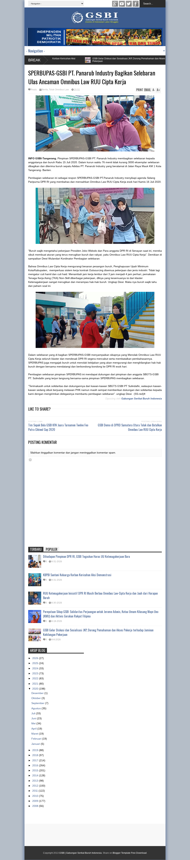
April (34, 728)
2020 (35, 688)
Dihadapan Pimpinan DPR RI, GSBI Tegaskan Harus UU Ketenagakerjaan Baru (86, 556)
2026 (35, 658)
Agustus (36, 708)
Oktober (36, 698)
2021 (35, 683)
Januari (36, 743)
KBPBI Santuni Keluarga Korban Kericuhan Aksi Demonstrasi (77, 575)
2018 (35, 755)
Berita (45, 89)
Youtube (122, 4)
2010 (35, 795)
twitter (129, 4)
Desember (37, 693)
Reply (34, 89)
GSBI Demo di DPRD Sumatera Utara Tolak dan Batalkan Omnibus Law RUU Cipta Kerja (130, 427)
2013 (35, 780)
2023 (35, 673)
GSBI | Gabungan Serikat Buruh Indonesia (80, 853)
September (38, 703)
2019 (35, 750)
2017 (35, 760)
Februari (36, 738)
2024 (35, 668)
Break (34, 60)
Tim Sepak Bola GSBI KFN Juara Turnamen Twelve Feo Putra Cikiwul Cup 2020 (58, 427)
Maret (35, 733)
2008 (35, 805)
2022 (35, 678)
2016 (35, 765)
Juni (34, 718)
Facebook (136, 4)
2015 (35, 770)
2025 (35, 663)
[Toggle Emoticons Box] (30, 460)
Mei (33, 723)
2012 (35, 785)
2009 (35, 800)
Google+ (115, 4)
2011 (35, 790)
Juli (33, 713)
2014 (35, 775)
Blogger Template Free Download (130, 853)
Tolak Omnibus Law (59, 89)
